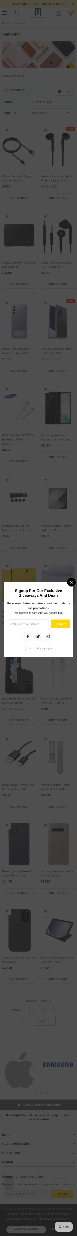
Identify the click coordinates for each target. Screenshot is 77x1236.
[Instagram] (48, 636)
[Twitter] (38, 636)
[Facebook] (28, 636)
